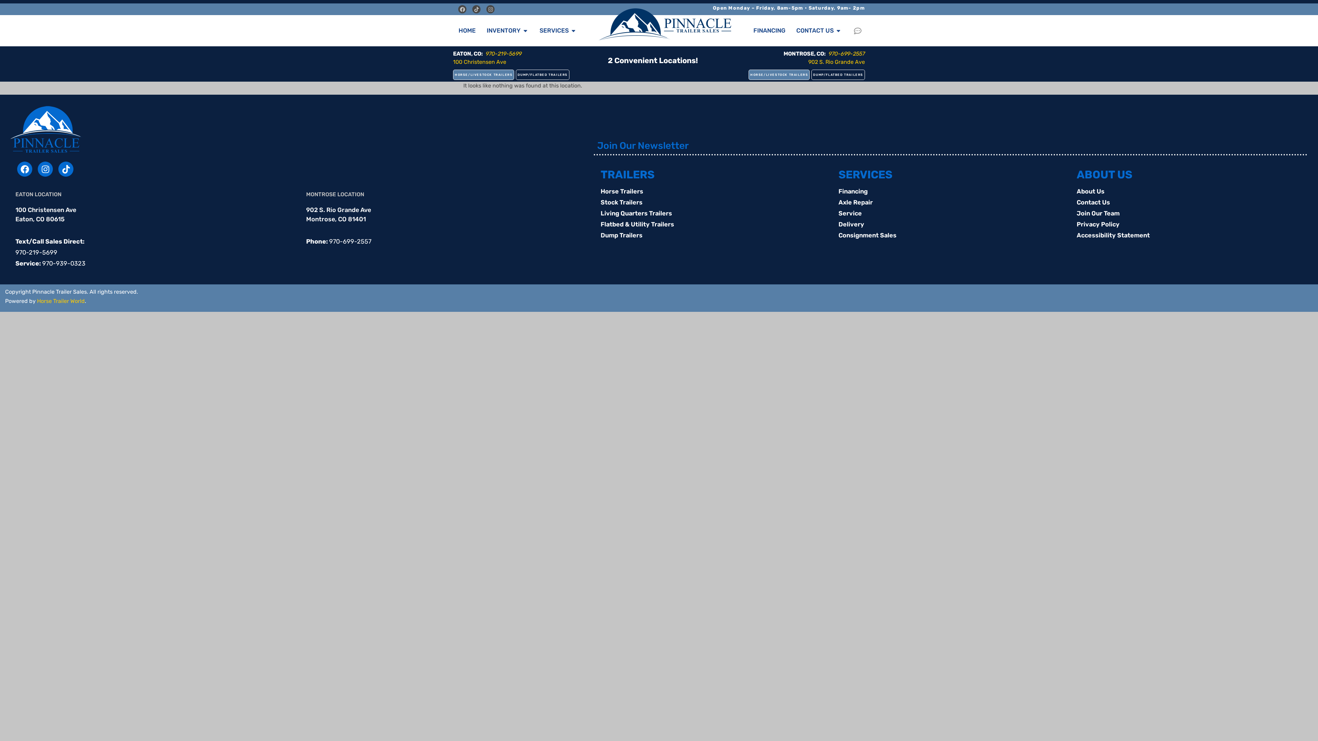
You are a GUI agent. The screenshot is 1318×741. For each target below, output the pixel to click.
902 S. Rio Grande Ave (836, 62)
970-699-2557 (350, 241)
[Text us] (859, 31)
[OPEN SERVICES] (573, 30)
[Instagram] (490, 9)
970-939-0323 (63, 263)
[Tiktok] (476, 9)
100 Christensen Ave (479, 62)
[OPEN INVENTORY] (525, 30)
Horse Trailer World (61, 301)
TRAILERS (628, 174)
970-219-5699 (36, 252)
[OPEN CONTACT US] (838, 30)
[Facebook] (462, 9)
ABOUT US (1104, 174)
